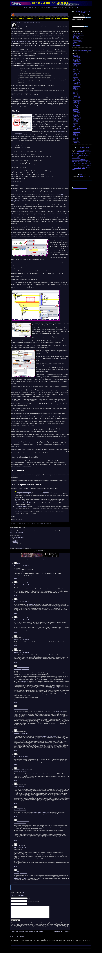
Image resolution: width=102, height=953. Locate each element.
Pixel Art (78, 163)
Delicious (15, 542)
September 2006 (77, 133)
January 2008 (76, 112)
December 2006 (77, 129)
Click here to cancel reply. (17, 895)
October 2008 (76, 101)
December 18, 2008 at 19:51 (21, 639)
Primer (83, 163)
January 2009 (76, 97)
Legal (82, 161)
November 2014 (77, 60)
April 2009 (75, 93)
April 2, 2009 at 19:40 (19, 786)
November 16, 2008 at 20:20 (21, 565)
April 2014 (75, 69)
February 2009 (76, 96)
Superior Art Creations (78, 35)
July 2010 (75, 74)
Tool (83, 168)
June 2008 (75, 106)
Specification (82, 165)
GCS (18, 563)
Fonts (82, 160)
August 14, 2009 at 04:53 (20, 873)
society (78, 165)
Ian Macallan (27, 493)
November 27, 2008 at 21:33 (21, 601)
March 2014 (76, 70)
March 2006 (76, 141)
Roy (86, 163)
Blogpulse (15, 540)
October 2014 (76, 61)
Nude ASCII (88, 161)
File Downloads (77, 37)
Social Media (74, 165)
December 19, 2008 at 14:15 (21, 669)
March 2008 (76, 110)
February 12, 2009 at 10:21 (21, 733)
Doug (22, 892)
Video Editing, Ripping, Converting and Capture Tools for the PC (28, 931)
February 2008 (76, 111)
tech (18, 871)
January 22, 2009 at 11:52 (21, 709)
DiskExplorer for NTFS (17, 200)
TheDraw (77, 167)
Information (75, 161)
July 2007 (75, 120)
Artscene (81, 153)
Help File (45, 492)
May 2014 (75, 68)
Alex (18, 599)
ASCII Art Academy (77, 41)
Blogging (75, 155)
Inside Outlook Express (20, 506)
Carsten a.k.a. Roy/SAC (23, 583)
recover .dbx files (31, 604)
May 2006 (75, 138)
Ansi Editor (87, 151)
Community (83, 157)
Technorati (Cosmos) (18, 537)
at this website (55, 687)
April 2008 (75, 109)
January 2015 (76, 57)
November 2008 (77, 100)
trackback (19, 548)
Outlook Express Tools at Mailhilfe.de (24, 502)
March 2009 (76, 95)
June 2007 (75, 121)
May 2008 (75, 107)
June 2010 (75, 75)
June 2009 (75, 91)
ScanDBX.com (18, 511)
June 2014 (75, 66)
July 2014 (75, 65)
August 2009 (76, 88)
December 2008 (77, 98)
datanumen (20, 808)
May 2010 (75, 77)
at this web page (24, 681)
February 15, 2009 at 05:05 (21, 771)
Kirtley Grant (20, 845)
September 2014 (77, 63)
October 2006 (76, 132)
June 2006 (75, 137)
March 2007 (76, 125)
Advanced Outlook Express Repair (40, 812)
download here (60, 131)
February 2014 (76, 72)
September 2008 (77, 102)
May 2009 (75, 92)
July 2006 (75, 135)
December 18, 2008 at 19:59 (21, 652)
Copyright (87, 157)
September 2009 (77, 87)
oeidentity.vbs (18, 133)
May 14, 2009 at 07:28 (20, 823)
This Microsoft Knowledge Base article (21, 41)
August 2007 (76, 119)
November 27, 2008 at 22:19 (21, 620)
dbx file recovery (60, 711)
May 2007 (75, 123)
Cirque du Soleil (84, 155)
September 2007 (77, 118)
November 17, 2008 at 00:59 (21, 585)
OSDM (74, 163)
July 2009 (75, 89)
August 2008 (76, 103)
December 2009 (77, 83)
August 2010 (76, 73)
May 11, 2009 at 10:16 (20, 810)
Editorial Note (76, 45)
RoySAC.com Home (78, 33)
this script (48, 389)
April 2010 (75, 78)
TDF (87, 165)
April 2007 (75, 124)
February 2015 (76, 56)
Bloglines (15, 541)
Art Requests (74, 153)
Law (79, 161)
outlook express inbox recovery (49, 736)
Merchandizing (76, 36)
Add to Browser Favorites (16, 532)
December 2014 (77, 59)
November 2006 (77, 130)
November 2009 (77, 84)
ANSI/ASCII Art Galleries (79, 38)
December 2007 (77, 114)
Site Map (75, 42)
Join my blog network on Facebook (51, 947)
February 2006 (76, 142)
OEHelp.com (18, 499)
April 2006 (75, 139)
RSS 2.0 (40, 550)
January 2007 (76, 128)
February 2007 (76, 127)
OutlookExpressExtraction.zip (24, 492)
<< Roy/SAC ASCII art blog (17, 936)
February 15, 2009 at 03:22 (21, 756)
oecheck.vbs (59, 389)
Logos (85, 161)
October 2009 (76, 86)
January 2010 (76, 82)
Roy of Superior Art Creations (50, 3)
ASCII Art (89, 153)
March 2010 (76, 79)
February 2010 (76, 80)
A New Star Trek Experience (61, 931)
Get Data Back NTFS (60, 194)
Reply (15, 578)
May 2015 (75, 55)
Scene (90, 163)
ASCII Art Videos (77, 40)
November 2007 (77, 115)
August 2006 (76, 134)
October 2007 (76, 116)
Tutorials (87, 168)
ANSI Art (80, 151)
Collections (76, 158)
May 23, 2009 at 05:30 (20, 847)
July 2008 (75, 105)
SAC (88, 163)
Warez (73, 169)
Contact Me (76, 43)
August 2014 (76, 64)
